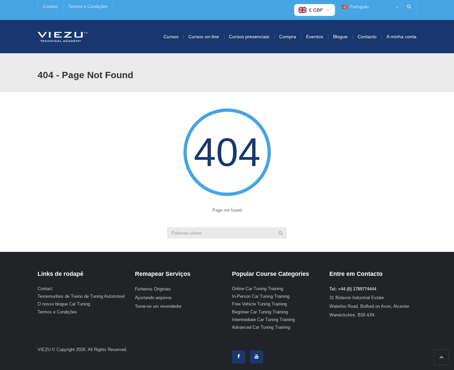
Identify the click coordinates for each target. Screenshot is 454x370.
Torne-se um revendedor (158, 306)
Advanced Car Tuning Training (261, 327)
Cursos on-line (203, 36)
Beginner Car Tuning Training (260, 311)
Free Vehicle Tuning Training (259, 303)
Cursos (171, 36)
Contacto (367, 36)
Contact (50, 6)
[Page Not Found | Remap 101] (62, 36)
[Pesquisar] (281, 233)
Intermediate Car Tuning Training (263, 319)
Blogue (340, 36)
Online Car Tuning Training (257, 288)
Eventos (314, 36)
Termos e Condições (88, 6)
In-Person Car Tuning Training (260, 296)
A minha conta (401, 36)
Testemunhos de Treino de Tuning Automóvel (81, 296)
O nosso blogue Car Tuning (64, 303)
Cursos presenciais (249, 36)
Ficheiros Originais (153, 288)
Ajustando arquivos (153, 297)
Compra (287, 36)
